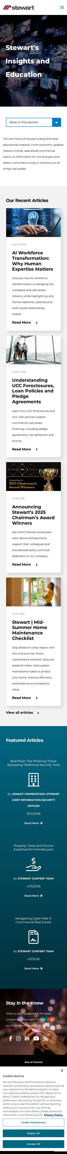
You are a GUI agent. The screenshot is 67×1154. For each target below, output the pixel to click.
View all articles (19, 713)
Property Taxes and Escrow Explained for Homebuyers (34, 847)
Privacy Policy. (53, 1114)
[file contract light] (33, 939)
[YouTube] (36, 1039)
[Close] (62, 1070)
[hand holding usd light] (33, 867)
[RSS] (45, 1039)
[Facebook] (10, 1039)
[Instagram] (18, 1039)
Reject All (33, 1133)
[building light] (33, 782)
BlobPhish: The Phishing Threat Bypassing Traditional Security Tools (33, 763)
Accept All (33, 1143)
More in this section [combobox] (24, 122)
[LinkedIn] (27, 1039)
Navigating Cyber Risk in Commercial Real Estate (33, 920)
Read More (22, 322)
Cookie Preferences (33, 1122)
